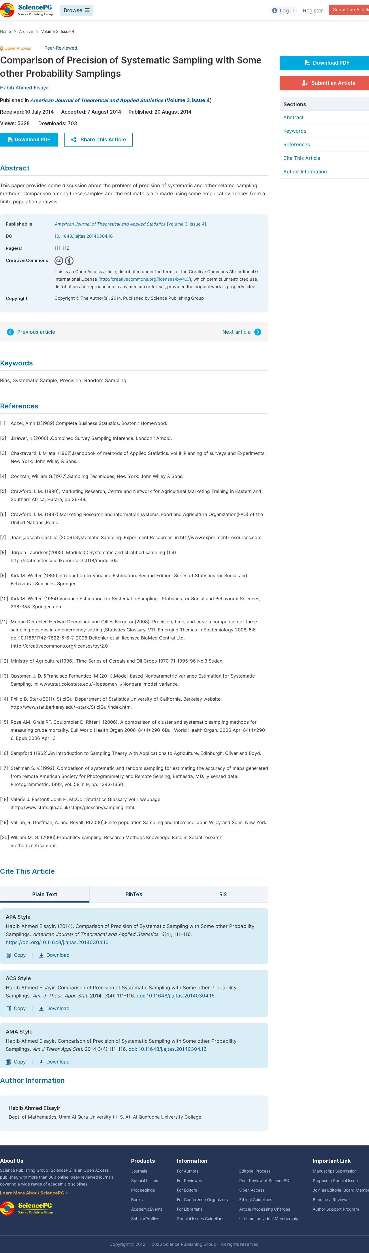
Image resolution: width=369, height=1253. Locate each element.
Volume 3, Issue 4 (57, 31)
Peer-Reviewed (60, 48)
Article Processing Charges (264, 1209)
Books (137, 1199)
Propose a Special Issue (335, 1180)
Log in (287, 10)
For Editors (187, 1190)
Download (58, 955)
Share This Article (103, 139)
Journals (139, 1171)
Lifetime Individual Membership (268, 1218)
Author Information (305, 172)
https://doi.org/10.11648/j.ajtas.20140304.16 (57, 942)
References (296, 144)
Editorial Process (254, 1171)
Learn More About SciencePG (32, 1193)
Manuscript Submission (335, 1171)
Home (5, 31)
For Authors (187, 1171)
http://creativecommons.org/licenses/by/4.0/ (145, 279)
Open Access (251, 1190)
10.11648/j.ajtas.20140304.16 (83, 236)
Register (313, 10)
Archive (26, 31)
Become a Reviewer (331, 1199)
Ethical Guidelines (255, 1199)
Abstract (293, 117)
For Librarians (189, 1209)
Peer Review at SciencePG (264, 1180)
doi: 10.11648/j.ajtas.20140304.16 (176, 996)
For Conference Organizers (202, 1199)
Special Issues (144, 1180)
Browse (73, 10)
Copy (20, 955)
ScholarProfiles (145, 1218)
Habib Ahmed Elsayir (24, 88)
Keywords (294, 131)
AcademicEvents (147, 1209)
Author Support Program (336, 1209)
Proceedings (143, 1190)
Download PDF (32, 139)
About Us (11, 1161)
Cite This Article (301, 158)
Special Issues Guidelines (200, 1218)
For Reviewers (190, 1180)
